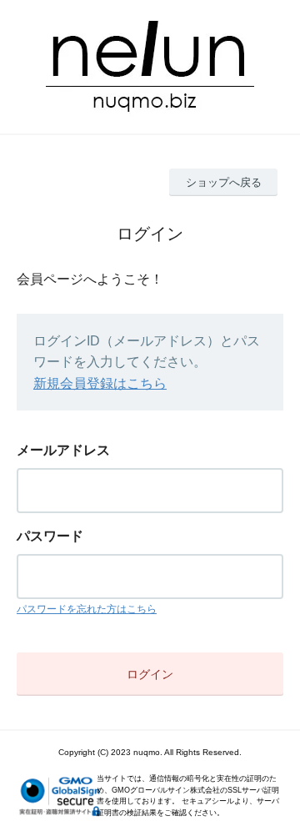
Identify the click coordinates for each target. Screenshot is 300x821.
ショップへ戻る (224, 182)
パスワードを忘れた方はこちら (87, 609)
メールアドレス (63, 450)
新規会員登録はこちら (100, 383)
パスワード (50, 536)
